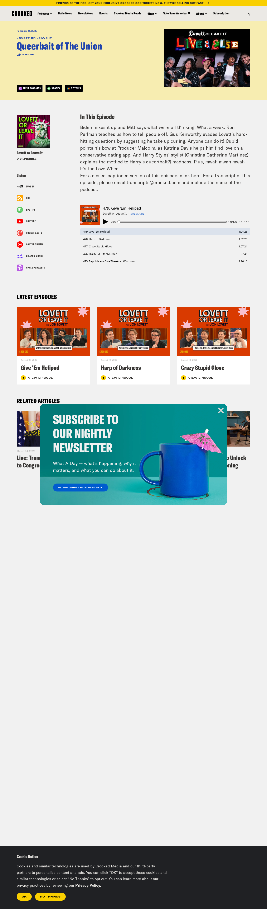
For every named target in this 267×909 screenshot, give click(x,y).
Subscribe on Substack (80, 487)
